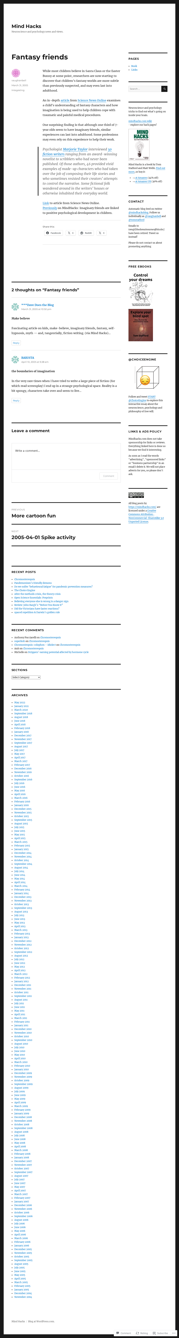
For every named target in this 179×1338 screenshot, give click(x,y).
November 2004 (23, 1297)
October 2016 (21, 775)
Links (134, 69)
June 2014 (19, 875)
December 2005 (23, 1249)
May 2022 (19, 702)
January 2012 (21, 981)
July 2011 (19, 1003)
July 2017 (19, 750)
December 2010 (22, 1029)
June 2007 (20, 1183)
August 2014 (21, 867)
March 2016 (21, 797)
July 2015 (19, 827)
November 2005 (23, 1253)
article (65, 100)
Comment (108, 475)
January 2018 (21, 731)
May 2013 (19, 922)
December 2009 (23, 1073)
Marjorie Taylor (75, 149)
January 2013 (21, 937)
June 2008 (20, 1139)
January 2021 (21, 706)
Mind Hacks (26, 26)
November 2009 (23, 1076)
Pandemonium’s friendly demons (33, 583)
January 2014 (21, 893)
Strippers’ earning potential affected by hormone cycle (58, 652)
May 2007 (19, 1186)
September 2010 (23, 1040)
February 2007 (22, 1197)
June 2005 (20, 1271)
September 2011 (23, 996)
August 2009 (21, 1087)
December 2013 (22, 897)
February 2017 (22, 764)
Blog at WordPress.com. (41, 1321)
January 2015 (21, 849)
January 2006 (21, 1245)
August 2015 (21, 823)
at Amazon (141, 177)
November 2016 (23, 772)
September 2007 (23, 1172)
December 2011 (22, 985)
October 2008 (21, 1124)
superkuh (19, 641)
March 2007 (21, 1194)
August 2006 (21, 1219)
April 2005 (20, 1278)
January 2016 (21, 805)
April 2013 (19, 926)
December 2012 (22, 941)
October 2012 (21, 948)
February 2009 (22, 1109)
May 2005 (19, 1275)
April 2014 (20, 882)
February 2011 (22, 1021)
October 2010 (21, 1036)
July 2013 (19, 915)
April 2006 (20, 1234)
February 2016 (22, 801)
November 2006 (23, 1208)
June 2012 (19, 963)
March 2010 (20, 1062)
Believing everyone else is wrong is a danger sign (41, 601)
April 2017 (20, 757)
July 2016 (19, 783)
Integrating (18, 90)
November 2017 (23, 739)
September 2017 (23, 742)
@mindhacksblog (138, 212)
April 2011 (19, 1014)
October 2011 (21, 992)
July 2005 (19, 1267)
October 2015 (21, 816)
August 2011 (21, 999)
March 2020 (21, 709)
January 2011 (21, 1025)
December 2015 (22, 808)
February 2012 (22, 977)
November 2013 (22, 900)
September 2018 (23, 713)
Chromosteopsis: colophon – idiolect (35, 644)
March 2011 (20, 1018)
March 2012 (20, 974)
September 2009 (23, 1084)
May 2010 (19, 1054)
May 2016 (19, 790)
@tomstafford (136, 219)
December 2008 (23, 1117)
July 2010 (19, 1047)
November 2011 (22, 988)
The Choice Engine (24, 590)
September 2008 (23, 1128)
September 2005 (23, 1260)
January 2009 (21, 1113)
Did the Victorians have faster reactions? (36, 608)
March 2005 (21, 1282)
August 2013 (21, 911)
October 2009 (21, 1080)
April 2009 (20, 1102)
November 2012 (23, 944)
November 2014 (23, 856)
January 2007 (21, 1201)
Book (134, 66)
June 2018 (19, 720)
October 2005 (21, 1256)
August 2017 (21, 746)
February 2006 (22, 1241)
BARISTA (27, 357)
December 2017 (22, 735)
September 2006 (23, 1216)
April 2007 (20, 1190)
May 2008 (19, 1142)
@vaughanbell (153, 216)
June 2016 (19, 786)
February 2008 (22, 1153)
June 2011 (19, 1007)
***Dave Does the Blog (37, 305)
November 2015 (23, 812)
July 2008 (19, 1135)
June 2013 (19, 919)
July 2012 (19, 959)
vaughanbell (19, 80)
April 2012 (20, 970)
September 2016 (23, 779)
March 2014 (20, 886)
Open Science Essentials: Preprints (33, 597)
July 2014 (19, 871)
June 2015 (19, 831)
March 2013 (20, 930)
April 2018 (20, 724)
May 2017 (19, 753)
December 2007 (23, 1161)
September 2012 (23, 952)
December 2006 (23, 1205)
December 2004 (23, 1293)
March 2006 (21, 1238)
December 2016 (23, 768)
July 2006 (19, 1223)
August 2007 (21, 1175)
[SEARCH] (164, 89)
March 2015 (20, 842)
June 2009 (20, 1095)
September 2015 (23, 819)
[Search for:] (144, 88)
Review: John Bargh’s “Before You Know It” (38, 605)
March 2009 (21, 1106)
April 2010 (20, 1058)
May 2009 (19, 1098)
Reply (16, 342)
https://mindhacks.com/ (142, 507)
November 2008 (23, 1120)
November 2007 (23, 1164)
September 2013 (23, 908)
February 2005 (22, 1286)
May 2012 (19, 966)
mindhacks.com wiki (140, 121)
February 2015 (22, 845)
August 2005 (21, 1264)
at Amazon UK (143, 181)
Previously (50, 208)
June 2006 (20, 1227)
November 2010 (23, 1032)
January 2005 (21, 1289)
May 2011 (19, 1010)
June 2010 (19, 1051)
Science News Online (92, 100)
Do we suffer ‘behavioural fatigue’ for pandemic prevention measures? (53, 586)
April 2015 (20, 838)
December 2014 (22, 853)
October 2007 (21, 1168)
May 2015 (19, 834)
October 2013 (21, 904)
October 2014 (21, 860)
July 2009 (19, 1091)
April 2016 (20, 794)
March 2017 (20, 761)
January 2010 (21, 1069)
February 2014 (22, 889)
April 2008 (20, 1146)
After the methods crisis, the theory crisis (37, 594)
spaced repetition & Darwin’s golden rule (37, 612)
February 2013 (22, 933)
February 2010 (22, 1065)
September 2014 (23, 864)
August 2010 (21, 1043)
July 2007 (19, 1179)
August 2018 (21, 717)
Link (46, 203)
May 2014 (19, 878)
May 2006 (19, 1230)
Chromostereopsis (24, 579)
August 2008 (21, 1131)
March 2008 (21, 1150)
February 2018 (22, 728)
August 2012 (21, 955)
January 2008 (21, 1157)
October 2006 (21, 1212)
